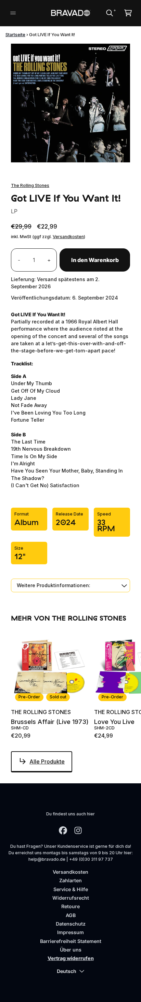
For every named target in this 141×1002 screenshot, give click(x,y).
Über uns (70, 950)
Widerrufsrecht (70, 898)
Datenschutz (71, 924)
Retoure (70, 906)
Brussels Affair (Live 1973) (50, 722)
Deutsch (66, 971)
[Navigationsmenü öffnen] (13, 12)
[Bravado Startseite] (70, 13)
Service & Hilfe (70, 889)
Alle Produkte (47, 761)
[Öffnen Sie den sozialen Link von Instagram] (78, 830)
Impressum (70, 932)
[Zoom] (70, 103)
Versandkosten (68, 236)
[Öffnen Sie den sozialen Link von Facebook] (62, 830)
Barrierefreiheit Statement (70, 941)
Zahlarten (70, 880)
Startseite (15, 34)
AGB (71, 915)
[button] (70, 585)
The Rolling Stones (30, 185)
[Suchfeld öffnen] (109, 13)
